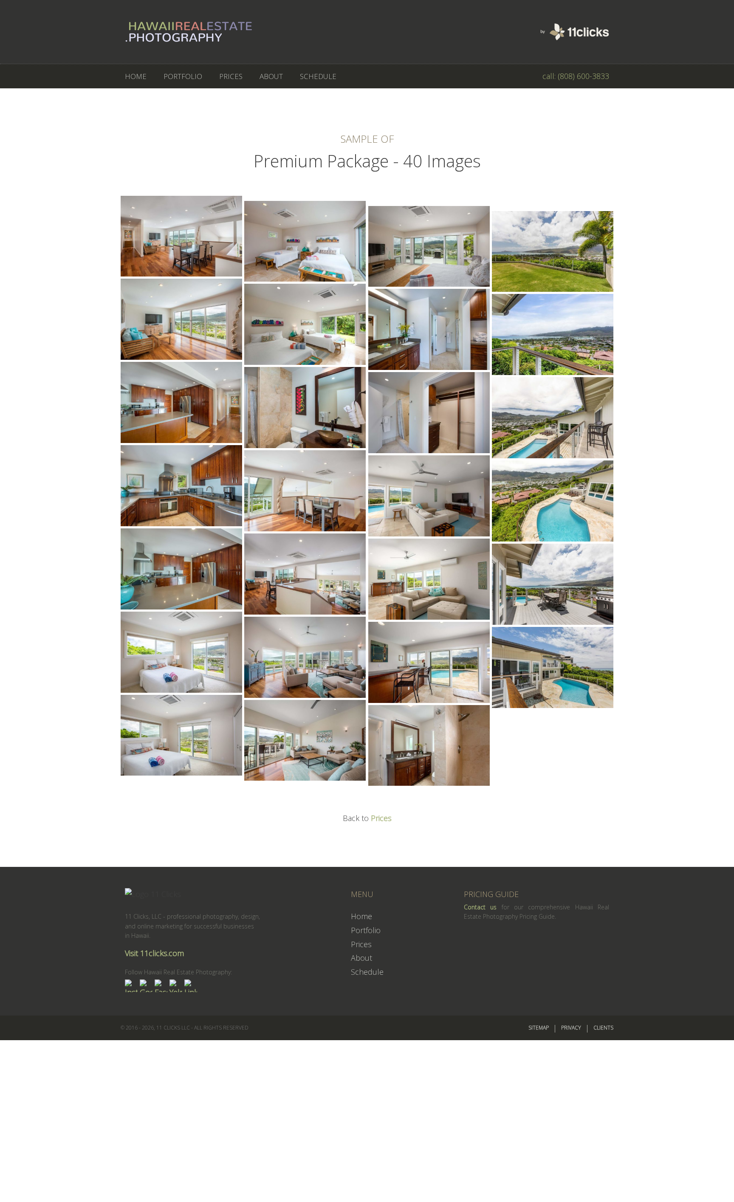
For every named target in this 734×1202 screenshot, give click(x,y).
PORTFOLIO (183, 76)
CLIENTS (603, 1027)
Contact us (480, 907)
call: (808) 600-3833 (575, 76)
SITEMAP (538, 1027)
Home (361, 916)
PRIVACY (571, 1027)
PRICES (231, 76)
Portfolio (366, 930)
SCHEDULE (318, 76)
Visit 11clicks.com (154, 953)
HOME (136, 76)
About (361, 958)
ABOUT (271, 76)
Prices (381, 818)
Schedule (367, 972)
